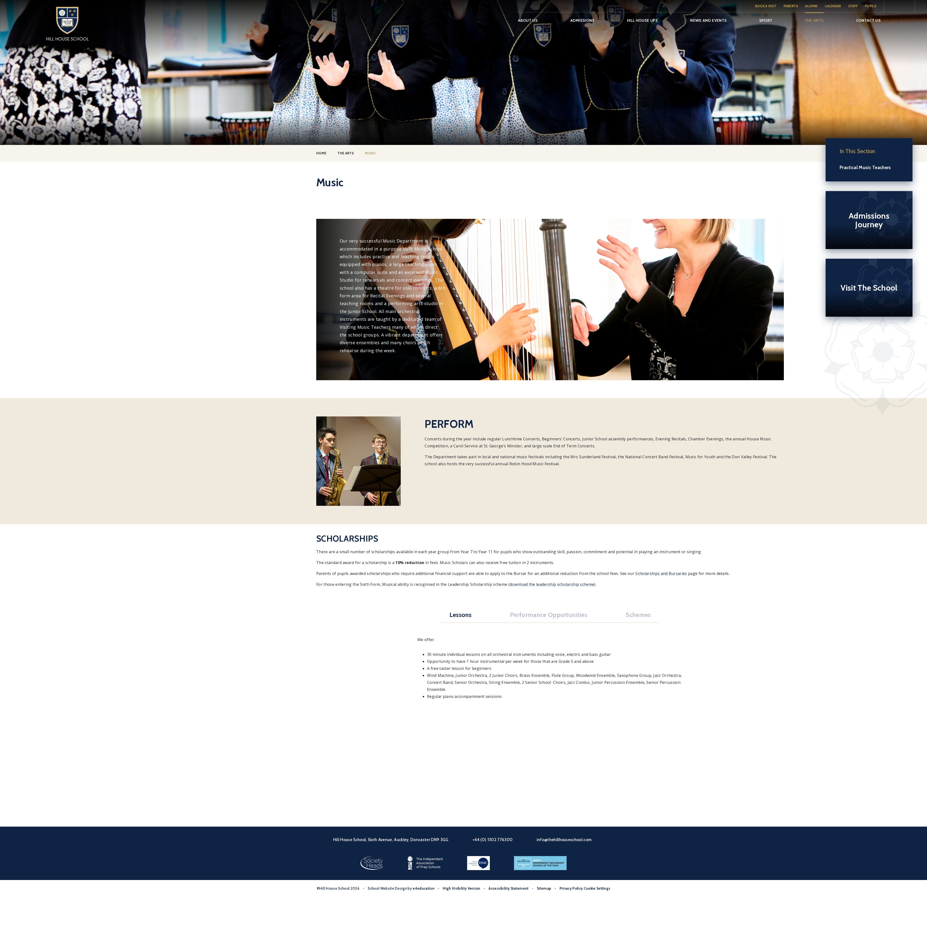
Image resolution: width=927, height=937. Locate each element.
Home (321, 153)
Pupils (870, 6)
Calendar (833, 6)
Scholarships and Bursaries (661, 573)
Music (370, 153)
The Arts (345, 153)
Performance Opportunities (548, 615)
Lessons (460, 615)
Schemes (638, 615)
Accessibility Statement (508, 888)
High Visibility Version (461, 888)
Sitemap (544, 888)
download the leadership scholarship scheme (552, 584)
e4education (424, 888)
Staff (853, 6)
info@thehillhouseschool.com (564, 839)
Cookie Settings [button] (597, 888)
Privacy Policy (571, 888)
